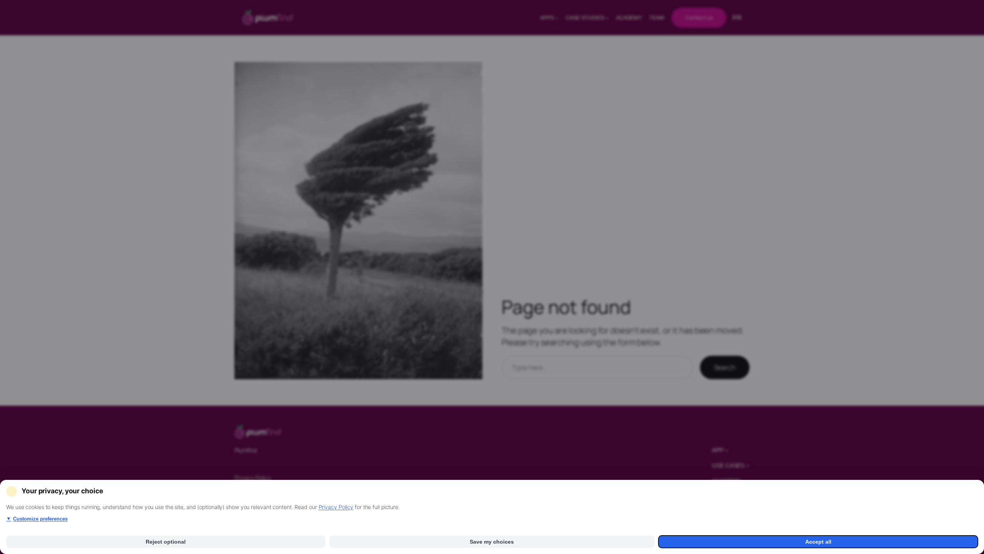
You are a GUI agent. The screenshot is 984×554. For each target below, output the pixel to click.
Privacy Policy (336, 507)
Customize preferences (37, 519)
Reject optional (166, 542)
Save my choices (492, 542)
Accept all (818, 542)
